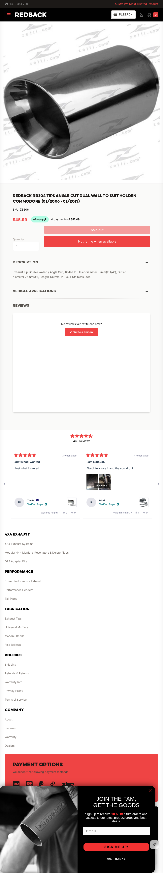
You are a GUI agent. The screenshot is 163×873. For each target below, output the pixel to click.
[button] (92, 482)
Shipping (10, 664)
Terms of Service (16, 699)
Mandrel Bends (14, 636)
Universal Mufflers (16, 627)
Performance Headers (19, 590)
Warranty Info (13, 682)
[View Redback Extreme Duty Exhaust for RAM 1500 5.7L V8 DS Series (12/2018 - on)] (143, 502)
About (9, 719)
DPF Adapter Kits (16, 561)
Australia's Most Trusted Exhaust (136, 4)
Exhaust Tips (13, 618)
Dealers (10, 745)
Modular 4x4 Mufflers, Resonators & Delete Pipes (37, 552)
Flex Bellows (13, 644)
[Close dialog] (150, 791)
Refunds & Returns (17, 673)
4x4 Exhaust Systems (19, 543)
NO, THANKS (116, 859)
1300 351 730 (19, 4)
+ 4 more (102, 485)
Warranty (10, 737)
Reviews (10, 728)
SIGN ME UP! (116, 847)
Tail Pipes (11, 598)
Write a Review (85, 333)
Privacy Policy (14, 690)
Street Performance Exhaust (23, 581)
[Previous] (5, 484)
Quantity (18, 239)
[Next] (158, 484)
